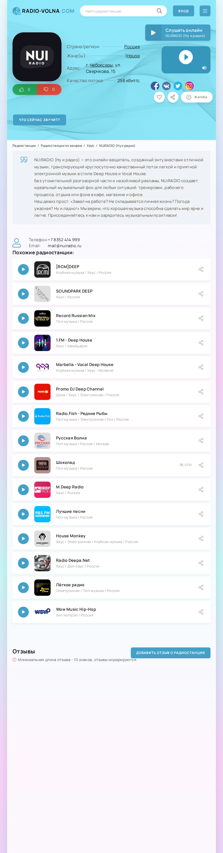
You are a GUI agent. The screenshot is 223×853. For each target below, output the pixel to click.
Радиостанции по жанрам (61, 145)
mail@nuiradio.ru (64, 246)
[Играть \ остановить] (23, 269)
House (133, 56)
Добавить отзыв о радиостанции (170, 652)
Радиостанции (24, 145)
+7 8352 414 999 (64, 240)
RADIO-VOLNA (48, 10)
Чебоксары (101, 65)
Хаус (90, 145)
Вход (183, 11)
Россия (132, 46)
